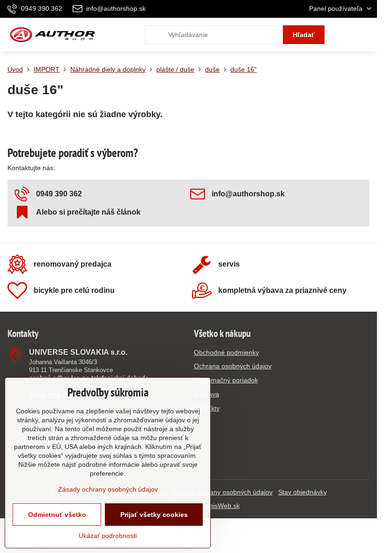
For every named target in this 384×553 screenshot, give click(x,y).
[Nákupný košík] (343, 34)
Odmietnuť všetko (57, 514)
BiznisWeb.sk (220, 505)
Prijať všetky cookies (154, 514)
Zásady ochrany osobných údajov (223, 492)
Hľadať (304, 34)
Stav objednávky (302, 492)
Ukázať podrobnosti (108, 535)
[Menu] (365, 34)
